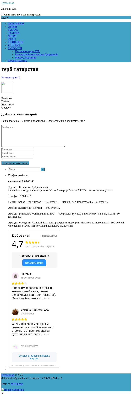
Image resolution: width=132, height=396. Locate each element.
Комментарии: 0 (10, 77)
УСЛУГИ (13, 32)
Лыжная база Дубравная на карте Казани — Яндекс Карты (35, 365)
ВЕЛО (12, 39)
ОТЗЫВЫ (14, 45)
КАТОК (13, 29)
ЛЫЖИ (12, 26)
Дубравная (7, 2)
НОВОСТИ (15, 48)
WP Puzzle (17, 383)
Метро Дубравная (25, 57)
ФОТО (12, 35)
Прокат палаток (17, 60)
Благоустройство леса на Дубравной (36, 54)
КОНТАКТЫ (16, 23)
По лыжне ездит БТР (27, 51)
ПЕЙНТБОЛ (15, 42)
